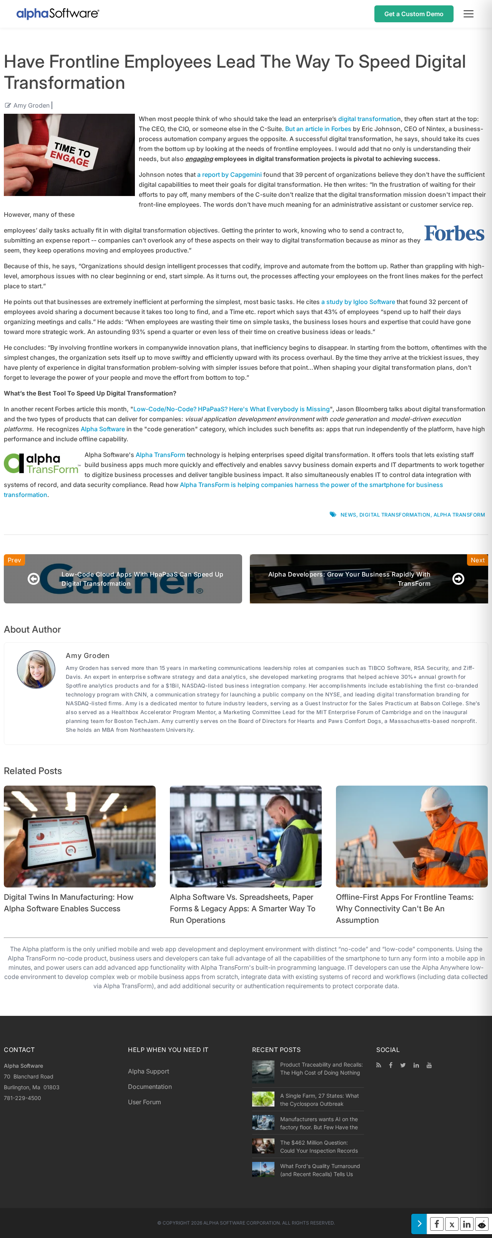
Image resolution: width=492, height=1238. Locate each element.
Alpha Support (148, 1071)
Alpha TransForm (160, 455)
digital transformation (394, 515)
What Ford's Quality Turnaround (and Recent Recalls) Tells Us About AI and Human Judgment (320, 1170)
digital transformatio (367, 119)
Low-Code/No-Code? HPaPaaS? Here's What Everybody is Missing (231, 409)
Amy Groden (31, 105)
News (348, 515)
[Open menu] (468, 14)
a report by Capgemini (229, 174)
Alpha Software (103, 429)
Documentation (150, 1086)
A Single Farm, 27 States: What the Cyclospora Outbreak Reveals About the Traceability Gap (319, 1099)
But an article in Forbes (318, 129)
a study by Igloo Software (358, 302)
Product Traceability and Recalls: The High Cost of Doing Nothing (321, 1068)
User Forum (144, 1102)
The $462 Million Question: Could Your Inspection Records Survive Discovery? (319, 1146)
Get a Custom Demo (414, 14)
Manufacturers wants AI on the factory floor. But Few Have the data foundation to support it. (319, 1123)
